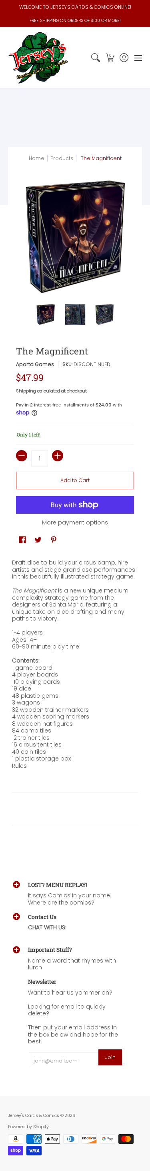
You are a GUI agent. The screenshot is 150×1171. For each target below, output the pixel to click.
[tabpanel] (75, 698)
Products (61, 158)
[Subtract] (21, 455)
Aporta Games (35, 364)
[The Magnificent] (45, 314)
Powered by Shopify (28, 1127)
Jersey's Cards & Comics (33, 1116)
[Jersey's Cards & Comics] (38, 58)
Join (110, 1057)
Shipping (26, 391)
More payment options (75, 522)
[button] (110, 58)
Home (36, 158)
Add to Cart (75, 480)
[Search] (96, 58)
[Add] (57, 455)
